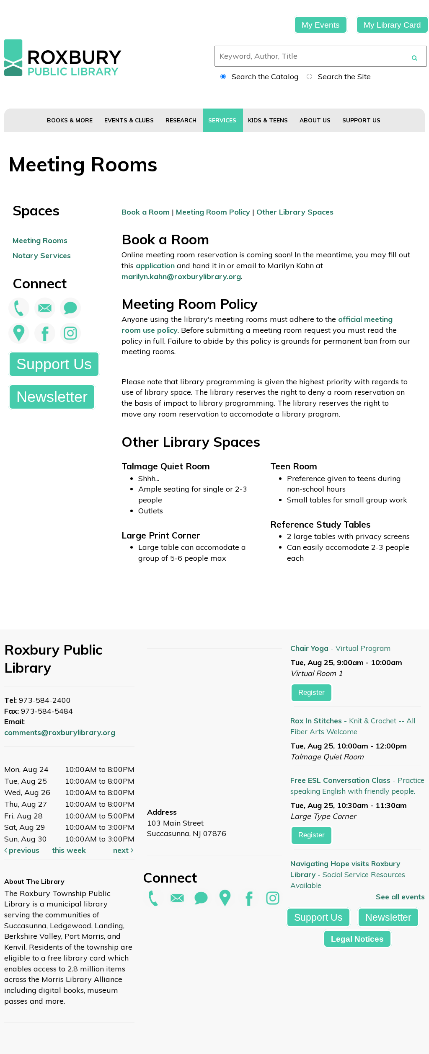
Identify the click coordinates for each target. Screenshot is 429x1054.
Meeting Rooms (40, 240)
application (155, 265)
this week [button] (69, 850)
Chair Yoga (340, 648)
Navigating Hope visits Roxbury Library (347, 874)
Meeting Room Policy (213, 212)
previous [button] (23, 850)
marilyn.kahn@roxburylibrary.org (181, 276)
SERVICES (223, 120)
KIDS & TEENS (268, 120)
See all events (400, 896)
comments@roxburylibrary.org (59, 732)
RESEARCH (181, 120)
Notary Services (42, 255)
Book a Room (145, 212)
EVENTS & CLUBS (129, 120)
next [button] (122, 850)
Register (311, 693)
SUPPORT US (362, 120)
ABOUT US (316, 120)
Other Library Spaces (294, 212)
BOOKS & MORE (70, 120)
